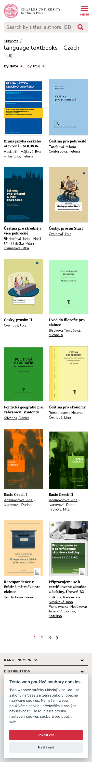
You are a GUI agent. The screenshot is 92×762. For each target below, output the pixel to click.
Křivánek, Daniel (16, 418)
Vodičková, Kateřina (62, 613)
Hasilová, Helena (20, 156)
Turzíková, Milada (62, 146)
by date (11, 66)
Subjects (11, 41)
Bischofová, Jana (17, 238)
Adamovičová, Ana (18, 500)
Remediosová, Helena (66, 412)
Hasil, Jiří (10, 151)
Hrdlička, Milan (22, 243)
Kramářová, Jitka (16, 248)
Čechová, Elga (60, 417)
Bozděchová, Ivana (18, 597)
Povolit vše (46, 735)
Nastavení (46, 747)
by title (33, 66)
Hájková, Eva (31, 151)
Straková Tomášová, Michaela (65, 333)
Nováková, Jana (61, 602)
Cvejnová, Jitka (60, 234)
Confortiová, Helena (64, 151)
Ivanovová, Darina (18, 504)
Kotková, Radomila (63, 597)
